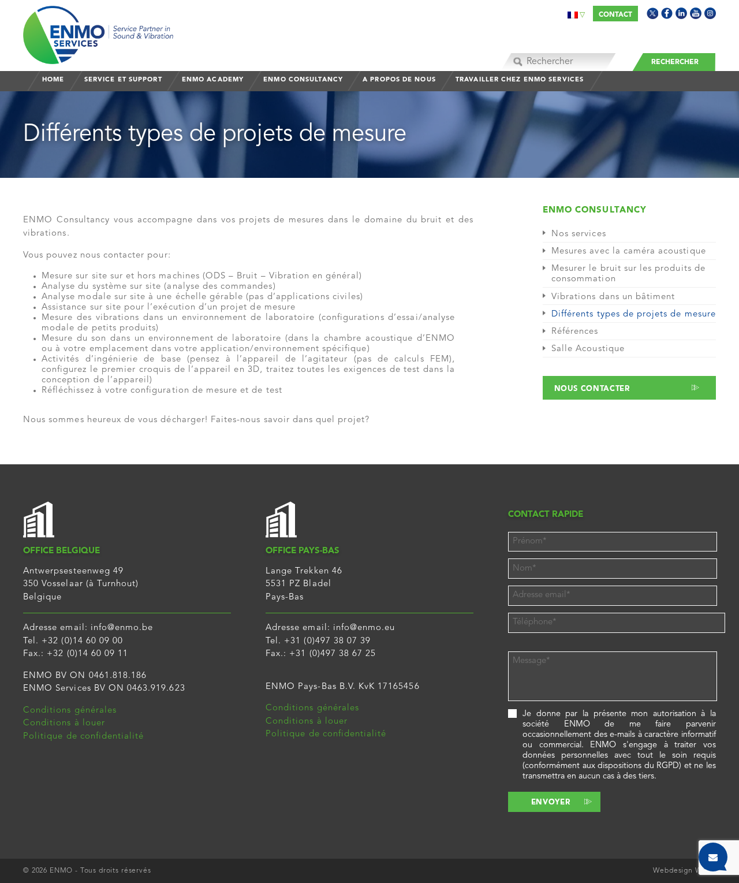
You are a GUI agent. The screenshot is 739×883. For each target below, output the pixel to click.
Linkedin (681, 13)
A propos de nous (399, 80)
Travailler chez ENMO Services (520, 80)
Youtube (695, 13)
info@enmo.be (122, 628)
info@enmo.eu (364, 628)
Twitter (652, 13)
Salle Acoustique (588, 349)
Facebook (667, 13)
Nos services (578, 234)
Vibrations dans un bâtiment (613, 297)
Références (575, 331)
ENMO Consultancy (303, 80)
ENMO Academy (213, 80)
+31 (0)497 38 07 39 (327, 641)
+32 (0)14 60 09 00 (82, 641)
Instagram (710, 13)
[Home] (98, 32)
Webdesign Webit (684, 870)
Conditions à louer (64, 723)
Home (53, 80)
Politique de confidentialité (83, 736)
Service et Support (123, 80)
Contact (615, 15)
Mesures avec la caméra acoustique (628, 251)
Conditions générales (70, 710)
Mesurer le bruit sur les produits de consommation (628, 274)
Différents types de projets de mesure (633, 314)
